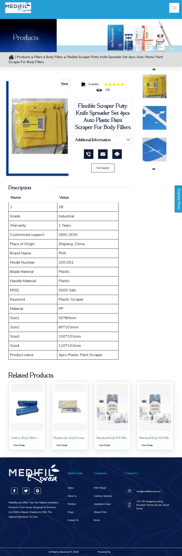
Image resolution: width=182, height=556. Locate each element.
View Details (19, 445)
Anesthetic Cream (102, 504)
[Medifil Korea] (18, 7)
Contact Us (73, 520)
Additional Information (93, 139)
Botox (97, 520)
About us (72, 496)
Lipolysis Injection (103, 496)
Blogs (70, 512)
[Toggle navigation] (174, 8)
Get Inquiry (102, 168)
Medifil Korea (87, 552)
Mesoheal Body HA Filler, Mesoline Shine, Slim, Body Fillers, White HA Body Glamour (112, 438)
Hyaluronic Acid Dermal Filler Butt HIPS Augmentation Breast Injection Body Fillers (69, 438)
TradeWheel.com (122, 552)
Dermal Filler (100, 512)
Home (70, 488)
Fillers (38, 57)
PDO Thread (100, 488)
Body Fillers (55, 57)
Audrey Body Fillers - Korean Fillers (24, 438)
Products (23, 57)
